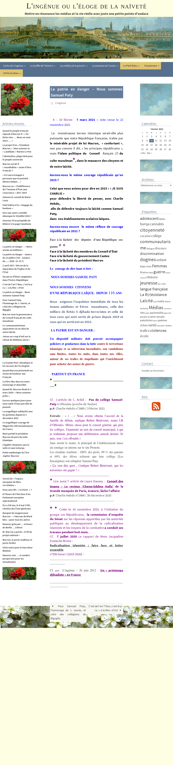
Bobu (162, 219)
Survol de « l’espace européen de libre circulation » (13, 482)
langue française (154, 289)
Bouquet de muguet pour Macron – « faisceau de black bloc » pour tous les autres (17, 516)
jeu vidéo (162, 284)
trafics (145, 330)
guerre (159, 271)
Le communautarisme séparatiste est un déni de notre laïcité (16, 329)
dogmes (148, 259)
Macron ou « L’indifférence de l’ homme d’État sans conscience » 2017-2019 (16, 189)
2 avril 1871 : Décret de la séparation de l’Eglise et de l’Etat (16, 269)
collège (156, 236)
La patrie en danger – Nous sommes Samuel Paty (16, 294)
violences (158, 330)
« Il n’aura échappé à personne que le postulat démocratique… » (15, 178)
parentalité (156, 313)
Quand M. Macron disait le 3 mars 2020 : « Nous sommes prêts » (17, 392)
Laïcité (146, 300)
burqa (144, 224)
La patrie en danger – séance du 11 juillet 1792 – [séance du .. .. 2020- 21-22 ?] (17, 257)
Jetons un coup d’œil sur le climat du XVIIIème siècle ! (17, 338)
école (144, 336)
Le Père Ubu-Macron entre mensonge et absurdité (16, 383)
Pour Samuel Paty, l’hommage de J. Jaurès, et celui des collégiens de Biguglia (68, 611)
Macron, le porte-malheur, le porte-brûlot (17, 541)
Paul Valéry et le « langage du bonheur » (17, 207)
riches (144, 325)
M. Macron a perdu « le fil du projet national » (17, 533)
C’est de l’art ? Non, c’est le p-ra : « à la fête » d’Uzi (105, 607)
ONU (142, 312)
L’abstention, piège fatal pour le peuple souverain (18, 158)
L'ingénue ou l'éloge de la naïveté (86, 6)
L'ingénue (60, 102)
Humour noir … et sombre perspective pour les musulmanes (16, 558)
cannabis (157, 224)
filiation (144, 272)
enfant (161, 260)
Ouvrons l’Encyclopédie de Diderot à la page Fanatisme (17, 222)
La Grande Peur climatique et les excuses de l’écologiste (18, 364)
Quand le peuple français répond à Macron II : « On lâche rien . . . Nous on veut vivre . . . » (16, 135)
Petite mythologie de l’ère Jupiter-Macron (16, 454)
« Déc (142, 152)
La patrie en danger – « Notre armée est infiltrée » (17, 248)
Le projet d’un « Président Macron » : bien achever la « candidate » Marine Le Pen (17, 148)
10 (151, 140)
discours (160, 248)
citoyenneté (152, 230)
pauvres (167, 312)
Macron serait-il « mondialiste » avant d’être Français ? (17, 167)
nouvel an (167, 308)
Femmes (159, 266)
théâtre (168, 325)
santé (152, 325)
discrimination (152, 253)
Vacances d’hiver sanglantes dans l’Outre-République (17, 278)
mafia (160, 301)
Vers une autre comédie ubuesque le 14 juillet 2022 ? (17, 214)
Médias (156, 307)
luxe (155, 301)
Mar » (149, 152)
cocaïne (145, 236)
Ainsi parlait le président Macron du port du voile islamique (15, 437)
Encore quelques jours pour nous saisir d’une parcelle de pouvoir (17, 404)
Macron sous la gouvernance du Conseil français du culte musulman (18, 317)
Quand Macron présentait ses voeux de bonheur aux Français (18, 374)
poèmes (162, 320)
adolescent (149, 218)
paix (148, 312)
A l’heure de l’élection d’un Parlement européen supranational (16, 497)
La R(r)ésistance (153, 294)
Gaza (151, 272)
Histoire (152, 277)
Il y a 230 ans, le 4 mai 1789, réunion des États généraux (17, 507)
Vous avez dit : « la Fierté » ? (17, 489)
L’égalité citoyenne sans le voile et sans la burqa (16, 446)
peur (155, 320)
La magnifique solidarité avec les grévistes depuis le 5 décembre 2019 (18, 414)
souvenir (161, 325)
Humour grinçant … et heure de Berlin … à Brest (17, 526)
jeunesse (148, 283)
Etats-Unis (146, 266)
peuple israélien (148, 316)
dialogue (150, 248)
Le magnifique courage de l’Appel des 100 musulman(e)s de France (18, 426)
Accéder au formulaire (153, 370)
